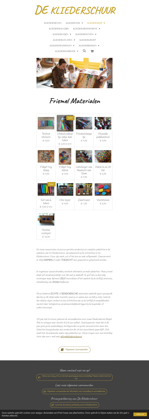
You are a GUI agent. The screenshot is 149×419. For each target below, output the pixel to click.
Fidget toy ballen (65, 168)
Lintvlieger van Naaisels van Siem (84, 170)
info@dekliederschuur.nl (71, 336)
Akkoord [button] (140, 414)
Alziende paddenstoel (103, 135)
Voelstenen (103, 200)
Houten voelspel (46, 231)
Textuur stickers (46, 135)
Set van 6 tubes (46, 201)
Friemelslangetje (84, 135)
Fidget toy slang (46, 168)
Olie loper (65, 200)
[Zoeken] (84, 51)
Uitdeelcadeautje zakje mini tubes (65, 137)
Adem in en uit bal (103, 168)
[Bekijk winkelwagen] (92, 51)
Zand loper (84, 200)
